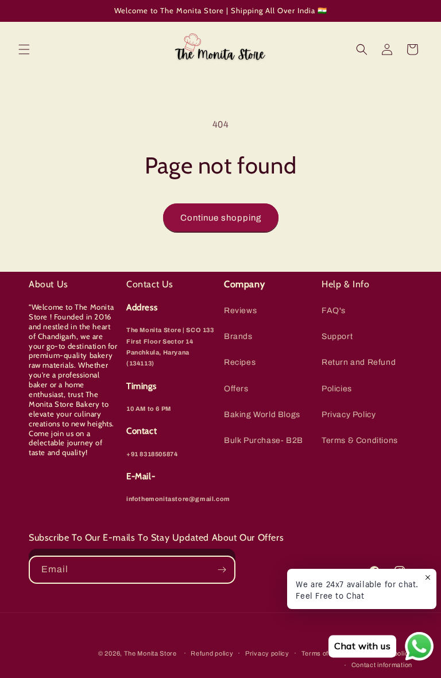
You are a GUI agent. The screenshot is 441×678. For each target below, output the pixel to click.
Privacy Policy (349, 414)
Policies (337, 388)
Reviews (240, 310)
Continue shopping (220, 217)
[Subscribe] (221, 570)
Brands (238, 336)
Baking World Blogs (262, 414)
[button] (24, 49)
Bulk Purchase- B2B (263, 440)
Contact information (381, 664)
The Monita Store (150, 653)
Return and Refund (359, 362)
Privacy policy (267, 653)
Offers (236, 388)
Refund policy (212, 653)
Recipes (240, 362)
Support (337, 336)
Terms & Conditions (360, 440)
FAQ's (334, 310)
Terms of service (327, 653)
